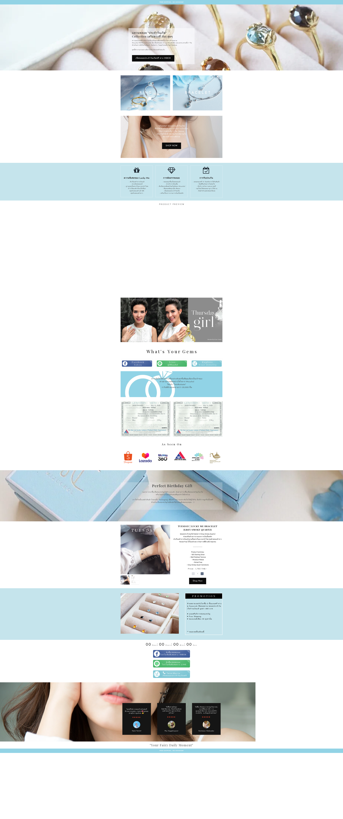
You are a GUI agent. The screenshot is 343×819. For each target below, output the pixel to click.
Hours (168, 645)
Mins (182, 645)
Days (154, 645)
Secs (195, 645)
